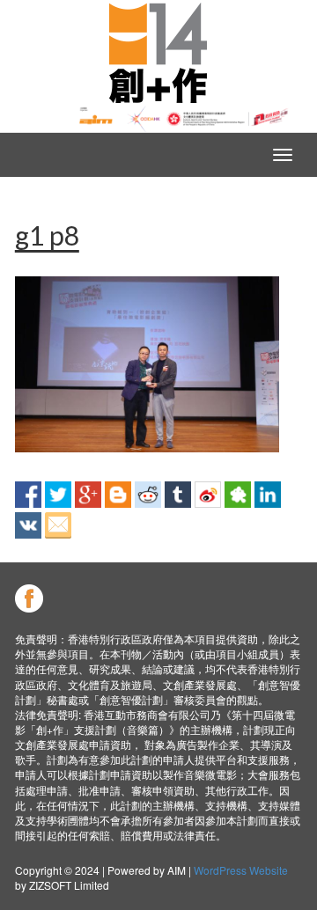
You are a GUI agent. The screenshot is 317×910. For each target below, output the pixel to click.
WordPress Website (241, 869)
